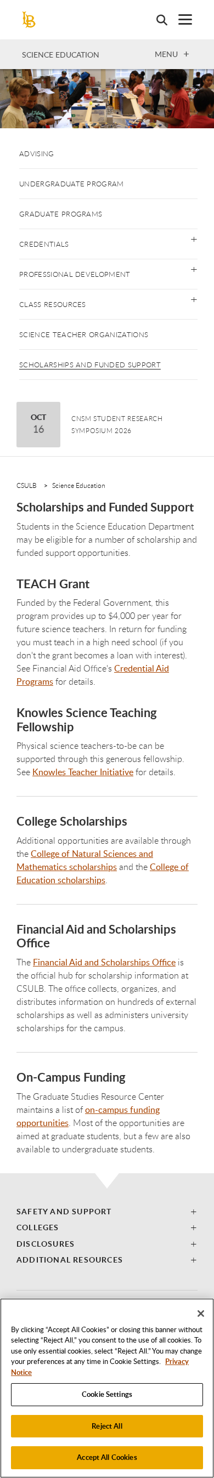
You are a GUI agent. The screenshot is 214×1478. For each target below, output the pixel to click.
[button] (194, 238)
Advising (36, 153)
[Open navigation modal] (179, 19)
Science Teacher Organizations (83, 334)
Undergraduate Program (71, 184)
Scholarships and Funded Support (90, 365)
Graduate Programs (60, 214)
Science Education (60, 54)
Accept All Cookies (107, 1457)
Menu (166, 53)
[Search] (156, 20)
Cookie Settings (107, 1394)
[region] (107, 1388)
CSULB (26, 485)
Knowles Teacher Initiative (82, 772)
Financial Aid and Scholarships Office (104, 962)
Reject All (107, 1426)
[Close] (201, 1313)
